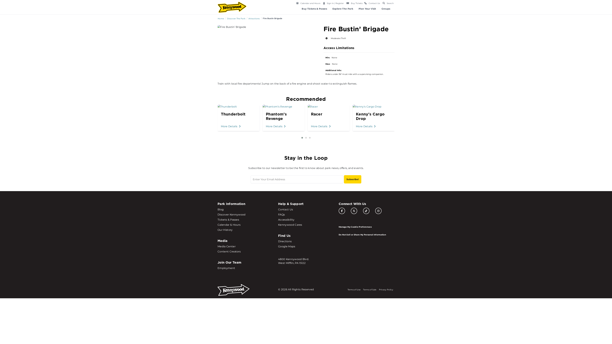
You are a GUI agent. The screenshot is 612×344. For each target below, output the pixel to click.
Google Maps (286, 246)
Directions (285, 241)
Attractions (254, 18)
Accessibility (286, 219)
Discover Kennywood (232, 214)
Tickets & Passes (228, 219)
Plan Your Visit (367, 8)
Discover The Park (236, 18)
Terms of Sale (369, 289)
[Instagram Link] (378, 211)
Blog (221, 209)
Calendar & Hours (229, 224)
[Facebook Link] (342, 211)
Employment (226, 268)
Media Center (227, 246)
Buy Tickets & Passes (314, 8)
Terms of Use (354, 289)
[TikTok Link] (366, 211)
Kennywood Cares (290, 224)
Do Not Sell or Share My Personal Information (362, 234)
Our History (225, 229)
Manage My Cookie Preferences (355, 227)
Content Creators (229, 251)
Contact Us (285, 209)
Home (221, 18)
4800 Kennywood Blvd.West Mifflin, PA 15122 (293, 261)
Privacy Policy (386, 289)
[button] (302, 137)
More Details (229, 126)
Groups (386, 8)
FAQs (281, 214)
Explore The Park (342, 8)
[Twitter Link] (354, 211)
